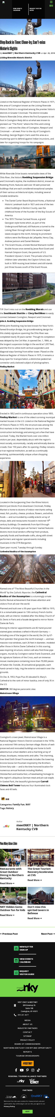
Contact (27, 1032)
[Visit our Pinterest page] (27, 1070)
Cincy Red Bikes (36, 313)
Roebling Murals (35, 309)
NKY (28, 804)
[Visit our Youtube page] (22, 1070)
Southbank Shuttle (14, 313)
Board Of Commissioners (27, 1044)
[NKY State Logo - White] (6, 9)
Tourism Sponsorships (27, 1056)
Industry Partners (27, 1028)
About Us (27, 1024)
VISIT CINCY (22, 1002)
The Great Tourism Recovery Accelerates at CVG (40, 872)
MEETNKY (33, 1002)
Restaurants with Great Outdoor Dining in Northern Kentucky (12, 873)
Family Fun (19, 804)
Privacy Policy (27, 1040)
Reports (27, 1052)
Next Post (47, 933)
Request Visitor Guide (35, 9)
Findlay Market (8, 417)
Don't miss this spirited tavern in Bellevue (38, 910)
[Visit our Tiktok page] (38, 1070)
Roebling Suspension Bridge (37, 177)
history (10, 808)
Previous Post (10, 933)
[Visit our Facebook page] (16, 1070)
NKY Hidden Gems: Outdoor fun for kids (12, 908)
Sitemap (27, 1036)
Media (27, 1020)
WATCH (4, 689)
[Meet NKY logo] (27, 988)
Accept (27, 1111)
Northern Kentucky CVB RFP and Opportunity (27, 1048)
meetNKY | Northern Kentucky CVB (21, 53)
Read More (6, 883)
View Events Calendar (17, 9)
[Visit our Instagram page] (32, 1070)
